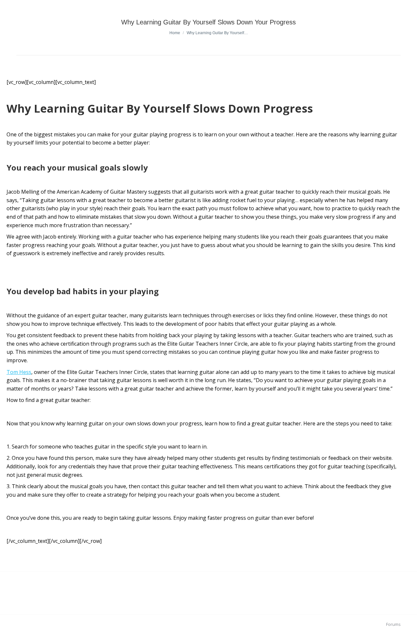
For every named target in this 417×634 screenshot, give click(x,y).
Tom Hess (19, 372)
